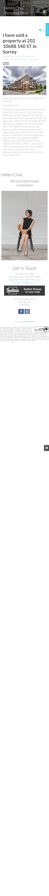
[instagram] (27, 311)
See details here (11, 105)
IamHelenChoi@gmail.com (24, 282)
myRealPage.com (28, 321)
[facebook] (21, 311)
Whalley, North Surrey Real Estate (25, 59)
